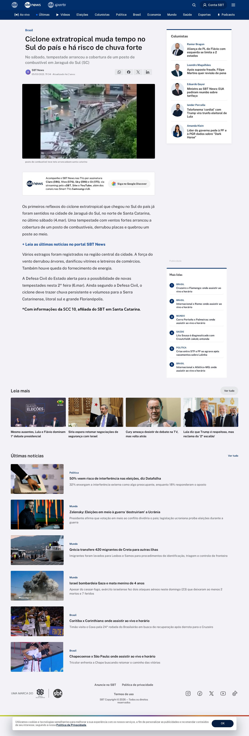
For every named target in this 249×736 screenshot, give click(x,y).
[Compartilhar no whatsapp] (119, 72)
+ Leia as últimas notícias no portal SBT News (63, 244)
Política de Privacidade (71, 725)
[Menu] (233, 5)
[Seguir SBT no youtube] (223, 693)
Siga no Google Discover (132, 183)
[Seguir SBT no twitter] (211, 693)
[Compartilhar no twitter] (138, 72)
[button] (38, 423)
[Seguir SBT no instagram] (188, 693)
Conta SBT (216, 5)
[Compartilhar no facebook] (128, 72)
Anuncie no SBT (105, 685)
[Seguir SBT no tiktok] (235, 693)
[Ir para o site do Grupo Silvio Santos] (30, 693)
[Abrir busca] (194, 5)
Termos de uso (124, 694)
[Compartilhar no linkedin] (147, 72)
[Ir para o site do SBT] (57, 693)
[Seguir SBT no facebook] (200, 693)
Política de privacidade (137, 685)
